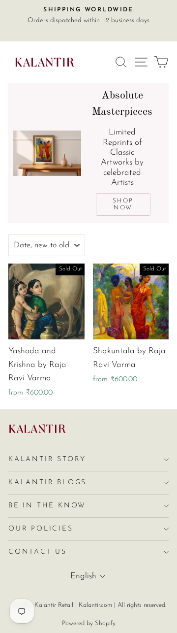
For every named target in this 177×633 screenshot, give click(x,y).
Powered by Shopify (89, 623)
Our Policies (40, 529)
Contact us (37, 552)
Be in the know (47, 505)
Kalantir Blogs (47, 482)
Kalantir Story (47, 459)
